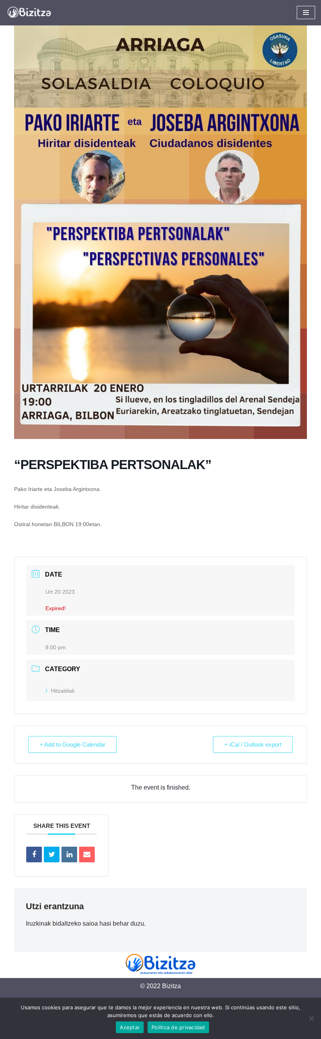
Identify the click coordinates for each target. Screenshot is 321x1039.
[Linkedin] (69, 854)
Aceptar (130, 1027)
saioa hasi (97, 923)
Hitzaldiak (63, 691)
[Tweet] (52, 854)
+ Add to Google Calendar (72, 744)
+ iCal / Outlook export (252, 744)
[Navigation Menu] (306, 12)
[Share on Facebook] (34, 854)
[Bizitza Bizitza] (31, 12)
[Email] (87, 854)
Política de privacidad (178, 1027)
